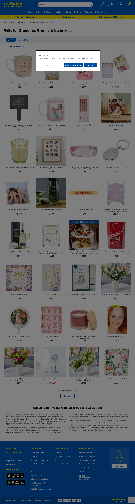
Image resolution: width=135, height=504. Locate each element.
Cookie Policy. (84, 60)
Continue (90, 65)
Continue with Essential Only (73, 65)
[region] (68, 60)
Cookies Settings (44, 65)
